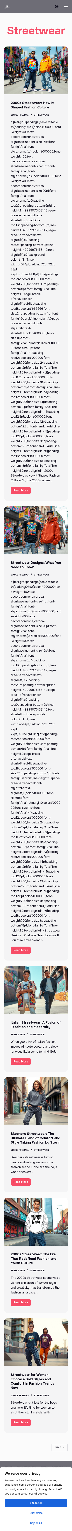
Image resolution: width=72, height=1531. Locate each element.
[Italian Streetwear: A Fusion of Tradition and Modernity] (36, 990)
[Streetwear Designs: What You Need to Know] (36, 530)
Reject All (36, 1523)
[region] (36, 1499)
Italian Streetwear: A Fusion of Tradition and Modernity (36, 1024)
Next (58, 1447)
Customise (36, 1513)
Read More (22, 491)
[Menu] (66, 6)
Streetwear (41, 114)
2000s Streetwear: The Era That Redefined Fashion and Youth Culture (33, 1258)
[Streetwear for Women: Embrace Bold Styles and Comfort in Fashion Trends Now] (36, 1342)
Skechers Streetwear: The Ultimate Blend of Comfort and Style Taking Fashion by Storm (35, 1138)
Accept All (36, 1503)
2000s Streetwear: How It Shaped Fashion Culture (32, 105)
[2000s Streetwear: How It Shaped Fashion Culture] (36, 70)
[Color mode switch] (57, 6)
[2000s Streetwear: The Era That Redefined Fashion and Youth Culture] (36, 1222)
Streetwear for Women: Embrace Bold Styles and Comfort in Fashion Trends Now (32, 1381)
